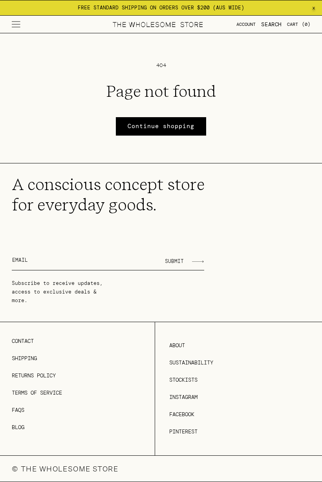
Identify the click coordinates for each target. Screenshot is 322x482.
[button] (16, 24)
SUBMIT (174, 261)
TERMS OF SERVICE (37, 392)
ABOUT (177, 345)
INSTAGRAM (183, 396)
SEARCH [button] (271, 24)
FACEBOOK (181, 414)
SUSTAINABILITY (191, 362)
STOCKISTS (183, 379)
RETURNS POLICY (34, 375)
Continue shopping (161, 126)
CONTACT (23, 340)
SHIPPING (24, 358)
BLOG (18, 427)
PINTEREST (183, 431)
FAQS (18, 409)
